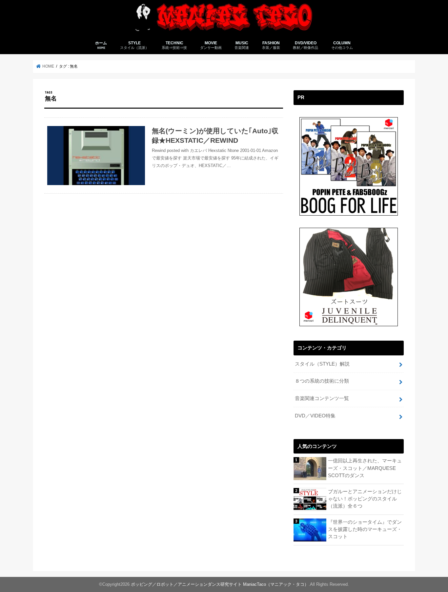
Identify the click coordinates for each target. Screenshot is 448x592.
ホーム (101, 45)
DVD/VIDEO (305, 45)
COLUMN (342, 45)
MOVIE (211, 45)
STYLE (134, 45)
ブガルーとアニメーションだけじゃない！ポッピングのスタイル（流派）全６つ (365, 499)
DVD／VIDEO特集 (315, 415)
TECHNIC (174, 45)
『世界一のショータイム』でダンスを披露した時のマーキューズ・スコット (365, 529)
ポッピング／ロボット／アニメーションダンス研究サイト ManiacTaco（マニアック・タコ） (220, 584)
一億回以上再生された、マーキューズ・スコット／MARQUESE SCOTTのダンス (365, 468)
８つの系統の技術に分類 (322, 381)
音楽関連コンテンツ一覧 (322, 398)
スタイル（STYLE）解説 (322, 364)
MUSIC (241, 45)
